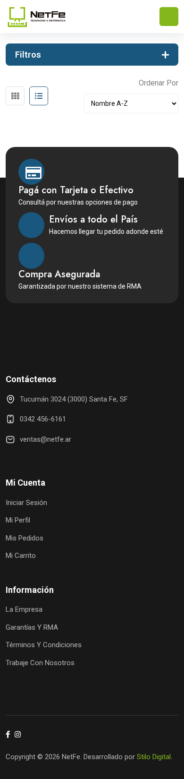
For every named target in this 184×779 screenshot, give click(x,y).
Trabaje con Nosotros (40, 663)
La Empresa (24, 609)
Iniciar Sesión (26, 502)
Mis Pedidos (24, 538)
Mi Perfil (18, 520)
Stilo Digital (154, 757)
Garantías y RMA (32, 627)
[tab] (15, 95)
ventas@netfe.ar (45, 439)
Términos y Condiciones (44, 645)
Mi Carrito (21, 555)
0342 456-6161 (43, 419)
